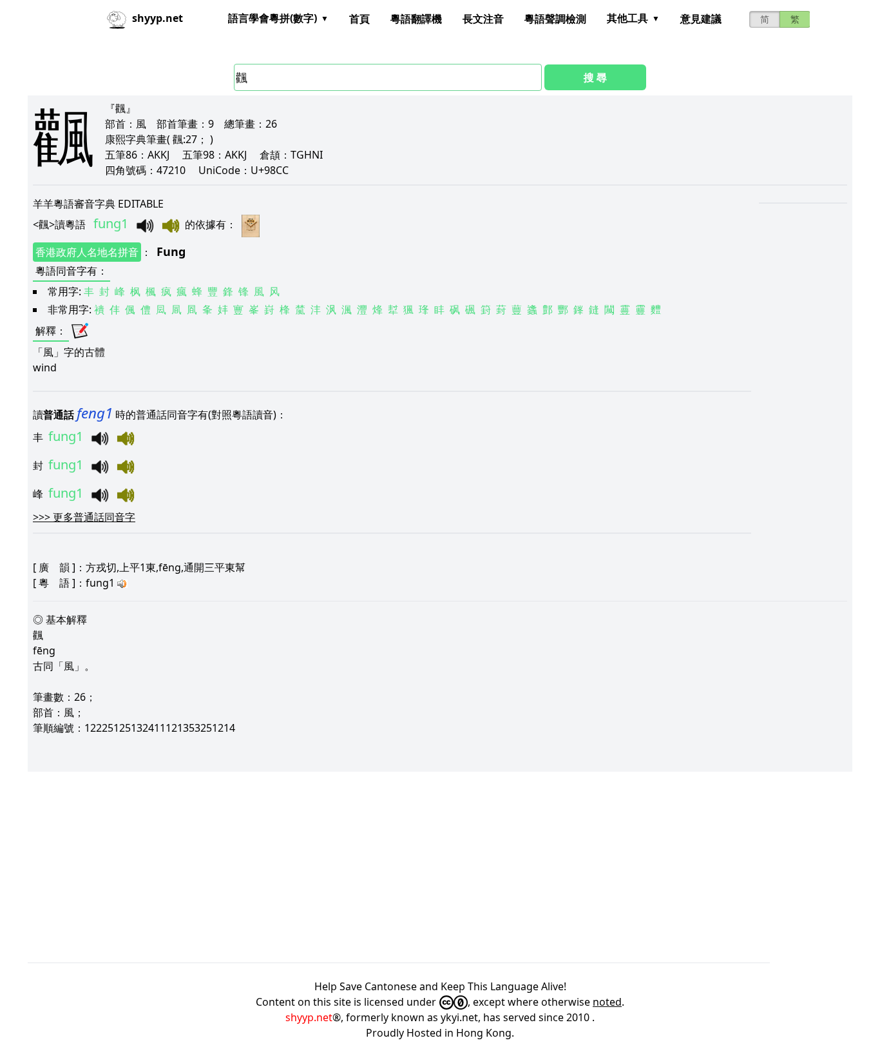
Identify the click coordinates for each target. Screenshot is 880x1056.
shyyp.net (308, 1017)
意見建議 (701, 19)
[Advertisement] (414, 867)
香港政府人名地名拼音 (87, 252)
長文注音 (483, 19)
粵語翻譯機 (416, 19)
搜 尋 (595, 77)
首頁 (359, 19)
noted (607, 1002)
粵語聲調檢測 (555, 19)
